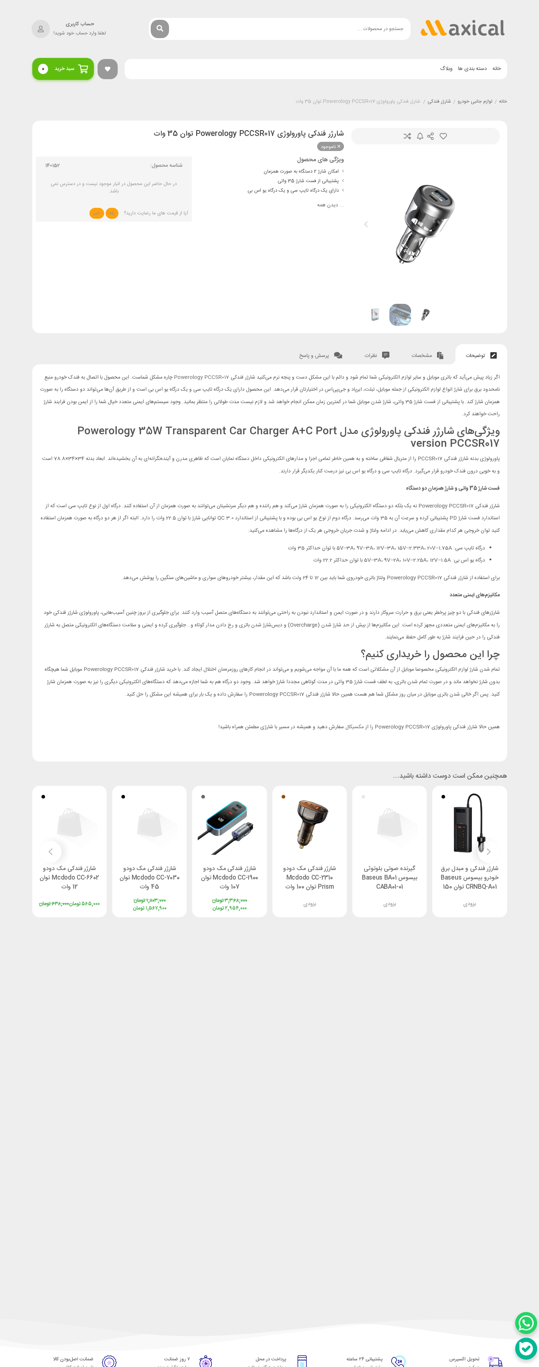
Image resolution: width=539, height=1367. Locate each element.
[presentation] (366, 224)
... (330, 205)
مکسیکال (354, 727)
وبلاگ (446, 69)
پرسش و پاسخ (314, 355)
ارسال (430, 136)
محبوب (443, 136)
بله (111, 213)
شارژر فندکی (439, 102)
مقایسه (407, 136)
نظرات (371, 355)
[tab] (481, 354)
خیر (96, 213)
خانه (496, 69)
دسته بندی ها (472, 69)
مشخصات (422, 355)
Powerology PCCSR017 (201, 377)
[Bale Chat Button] (526, 1349)
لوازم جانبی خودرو (475, 102)
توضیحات (476, 355)
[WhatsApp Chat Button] (526, 1323)
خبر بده (420, 136)
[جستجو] (160, 29)
